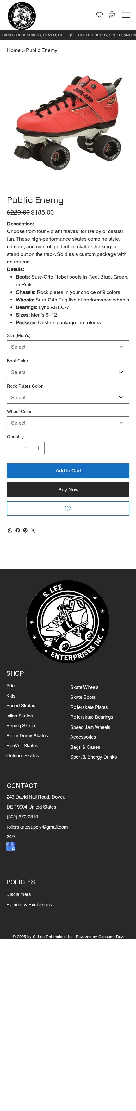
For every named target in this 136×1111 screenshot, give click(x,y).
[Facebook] (18, 530)
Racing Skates (21, 725)
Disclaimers (18, 894)
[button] (112, 14)
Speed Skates (20, 705)
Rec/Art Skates (22, 745)
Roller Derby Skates (27, 735)
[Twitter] (33, 530)
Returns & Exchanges (29, 904)
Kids (10, 695)
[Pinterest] (25, 530)
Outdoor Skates (22, 755)
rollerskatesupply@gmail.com (37, 827)
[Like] (100, 15)
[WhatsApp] (10, 530)
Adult (11, 685)
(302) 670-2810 (22, 816)
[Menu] (126, 15)
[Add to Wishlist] (68, 508)
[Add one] (38, 448)
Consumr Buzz (112, 936)
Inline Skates (19, 715)
